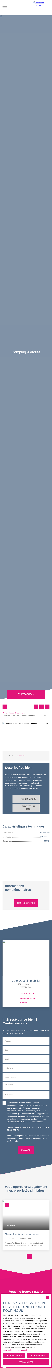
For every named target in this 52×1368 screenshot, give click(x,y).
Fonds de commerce (17, 713)
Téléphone (9, 1068)
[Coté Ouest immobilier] (42, 7)
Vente (5, 713)
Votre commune (11, 1077)
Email (7, 1059)
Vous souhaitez (8, 1084)
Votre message (11, 1095)
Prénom (8, 1041)
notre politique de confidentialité (16, 1350)
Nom (6, 1050)
